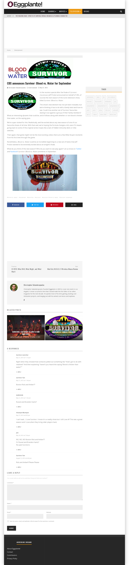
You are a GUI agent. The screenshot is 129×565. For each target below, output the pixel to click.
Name (9, 503)
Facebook (14, 151)
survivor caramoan (66, 197)
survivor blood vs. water (50, 197)
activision (90, 97)
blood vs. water (13, 197)
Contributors (12, 555)
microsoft (98, 101)
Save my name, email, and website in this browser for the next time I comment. (32, 521)
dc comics (111, 97)
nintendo (108, 101)
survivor (38, 197)
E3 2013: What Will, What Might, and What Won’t (26, 269)
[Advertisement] (64, 33)
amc (98, 97)
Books (86, 11)
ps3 (88, 110)
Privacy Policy (12, 558)
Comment (10, 483)
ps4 (94, 110)
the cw (108, 110)
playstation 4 (114, 106)
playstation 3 (102, 106)
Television (74, 11)
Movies (62, 11)
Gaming (51, 11)
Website (48, 512)
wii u (88, 114)
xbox (95, 114)
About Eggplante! (13, 549)
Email (9, 512)
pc (115, 101)
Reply (19, 372)
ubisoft (115, 110)
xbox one (113, 114)
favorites (31, 197)
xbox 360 (103, 114)
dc (104, 97)
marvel (89, 101)
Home (43, 11)
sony (100, 110)
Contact (10, 552)
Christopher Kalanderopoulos (17, 88)
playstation (90, 106)
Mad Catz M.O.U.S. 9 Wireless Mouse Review (62, 268)
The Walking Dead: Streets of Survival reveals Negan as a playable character (41, 16)
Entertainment (33, 88)
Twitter (78, 149)
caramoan (23, 197)
